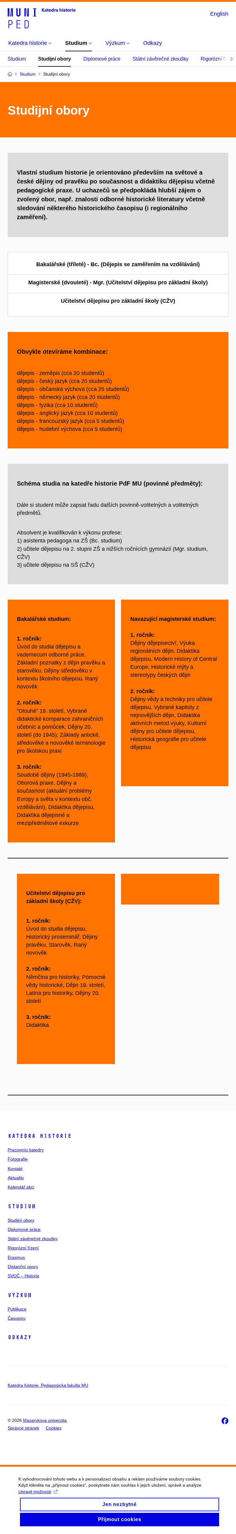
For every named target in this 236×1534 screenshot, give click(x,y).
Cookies (53, 1428)
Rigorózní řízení (23, 1247)
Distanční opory (23, 1266)
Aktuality (16, 1177)
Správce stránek (23, 1428)
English (219, 14)
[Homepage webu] (42, 17)
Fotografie (18, 1159)
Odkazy (20, 1337)
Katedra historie (40, 1136)
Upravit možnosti (34, 1491)
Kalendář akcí (21, 1187)
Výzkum (20, 1295)
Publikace (17, 1309)
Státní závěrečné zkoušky (160, 58)
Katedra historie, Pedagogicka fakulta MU (48, 1385)
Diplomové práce (101, 58)
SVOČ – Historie (23, 1275)
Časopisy (17, 1318)
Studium (17, 58)
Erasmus (16, 1257)
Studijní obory (54, 58)
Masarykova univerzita (45, 1420)
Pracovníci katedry (26, 1149)
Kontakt (15, 1168)
